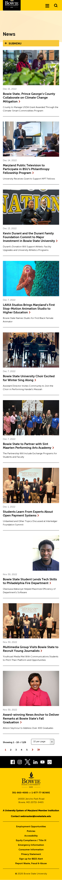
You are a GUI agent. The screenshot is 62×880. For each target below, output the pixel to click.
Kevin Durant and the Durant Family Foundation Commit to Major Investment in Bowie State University (29, 237)
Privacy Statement (31, 854)
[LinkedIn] (35, 763)
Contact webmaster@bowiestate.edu (31, 816)
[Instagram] (20, 763)
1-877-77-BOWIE (41, 793)
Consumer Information (31, 850)
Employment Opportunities (31, 827)
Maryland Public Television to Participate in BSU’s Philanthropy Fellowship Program (26, 169)
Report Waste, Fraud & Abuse (31, 863)
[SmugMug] (49, 763)
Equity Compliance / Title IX (31, 840)
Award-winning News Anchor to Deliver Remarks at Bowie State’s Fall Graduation (31, 718)
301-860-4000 (20, 793)
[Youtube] (42, 763)
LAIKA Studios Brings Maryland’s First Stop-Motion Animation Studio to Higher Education (29, 309)
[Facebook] (13, 763)
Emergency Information (31, 845)
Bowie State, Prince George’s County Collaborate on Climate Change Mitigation (29, 98)
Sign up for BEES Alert (31, 859)
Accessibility (31, 836)
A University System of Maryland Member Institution (31, 811)
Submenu (15, 43)
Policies (31, 831)
